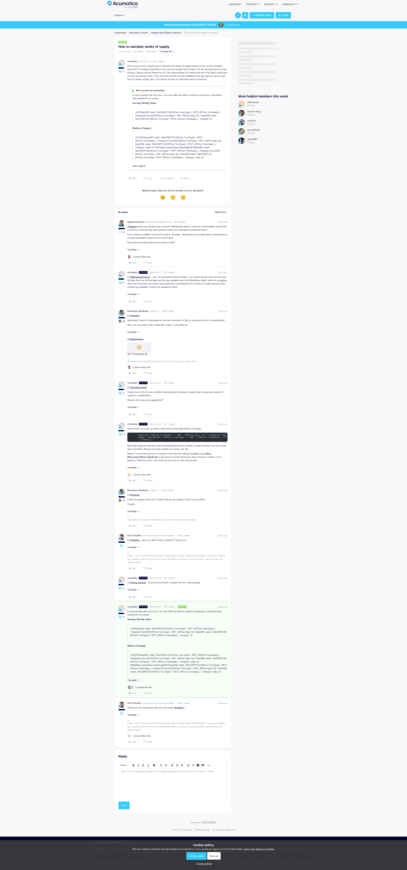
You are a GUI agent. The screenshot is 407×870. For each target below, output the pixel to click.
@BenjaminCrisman (140, 277)
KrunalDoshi (253, 130)
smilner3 (251, 120)
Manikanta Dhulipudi (137, 311)
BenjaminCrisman (136, 222)
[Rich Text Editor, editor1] (173, 784)
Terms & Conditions (182, 829)
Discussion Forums (138, 32)
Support (251, 4)
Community (289, 4)
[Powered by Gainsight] (203, 823)
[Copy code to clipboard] (224, 435)
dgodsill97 (252, 139)
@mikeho (132, 226)
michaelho (132, 61)
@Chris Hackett (138, 582)
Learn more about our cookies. (259, 849)
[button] (262, 15)
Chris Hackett (134, 535)
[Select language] (245, 15)
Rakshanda (253, 102)
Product (269, 4)
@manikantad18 (138, 387)
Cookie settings (202, 829)
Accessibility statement (223, 829)
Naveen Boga (254, 111)
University (235, 4)
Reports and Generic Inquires (166, 32)
